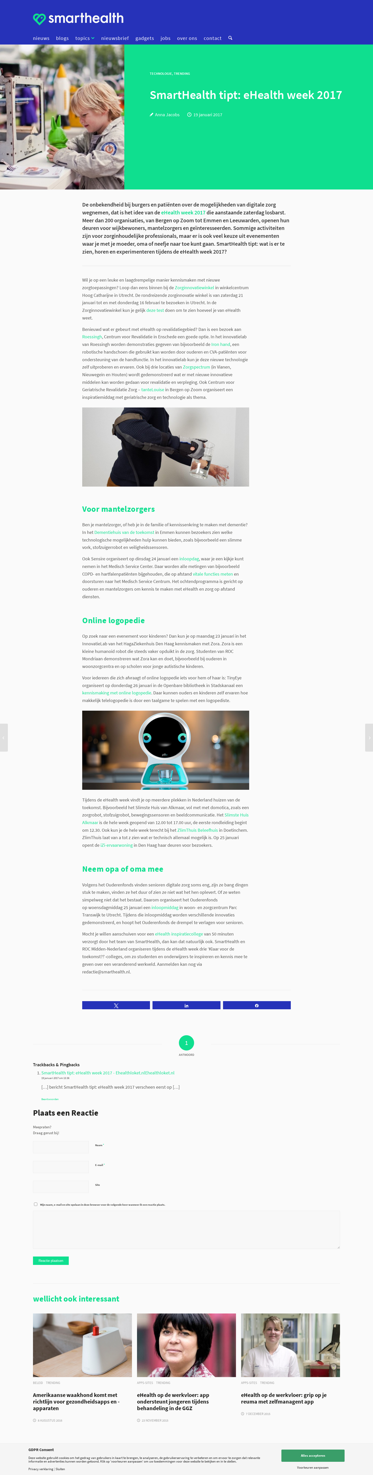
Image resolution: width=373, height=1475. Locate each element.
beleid (38, 1383)
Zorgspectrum (196, 367)
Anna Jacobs (167, 115)
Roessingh (92, 337)
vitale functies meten (213, 574)
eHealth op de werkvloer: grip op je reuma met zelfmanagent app (284, 1398)
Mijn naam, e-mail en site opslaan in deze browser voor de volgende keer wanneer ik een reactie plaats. (102, 1204)
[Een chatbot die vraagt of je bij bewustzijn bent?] (369, 738)
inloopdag (189, 559)
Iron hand (220, 344)
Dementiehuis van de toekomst (124, 532)
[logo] (78, 19)
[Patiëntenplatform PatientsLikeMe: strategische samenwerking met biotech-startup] (4, 738)
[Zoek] (228, 38)
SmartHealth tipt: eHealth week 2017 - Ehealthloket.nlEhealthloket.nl (108, 1073)
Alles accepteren (313, 1455)
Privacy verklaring (40, 1469)
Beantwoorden (50, 1099)
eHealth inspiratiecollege (179, 934)
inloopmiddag (164, 907)
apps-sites (145, 1383)
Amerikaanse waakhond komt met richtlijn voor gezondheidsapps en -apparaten (76, 1402)
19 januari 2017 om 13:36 (55, 1078)
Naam (99, 1145)
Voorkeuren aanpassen (313, 1467)
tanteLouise (152, 389)
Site (97, 1185)
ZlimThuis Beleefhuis (197, 830)
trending (53, 1383)
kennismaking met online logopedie (116, 693)
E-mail (100, 1165)
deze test (155, 310)
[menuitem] (43, 38)
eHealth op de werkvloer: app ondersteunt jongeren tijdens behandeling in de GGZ (173, 1402)
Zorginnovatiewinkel (194, 287)
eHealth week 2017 (183, 212)
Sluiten (60, 1469)
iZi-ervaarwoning (116, 845)
